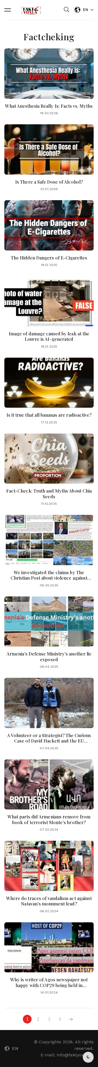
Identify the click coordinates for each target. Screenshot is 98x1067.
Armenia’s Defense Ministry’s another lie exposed (49, 656)
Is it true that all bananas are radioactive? (49, 415)
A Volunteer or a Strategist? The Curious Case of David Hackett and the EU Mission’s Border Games (49, 740)
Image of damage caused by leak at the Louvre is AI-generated (49, 336)
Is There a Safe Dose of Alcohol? (49, 182)
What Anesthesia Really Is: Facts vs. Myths (49, 106)
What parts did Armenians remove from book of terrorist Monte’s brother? (49, 819)
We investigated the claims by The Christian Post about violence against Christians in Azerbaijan (49, 577)
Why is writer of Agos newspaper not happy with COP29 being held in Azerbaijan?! (49, 985)
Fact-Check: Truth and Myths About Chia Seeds (49, 493)
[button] (7, 10)
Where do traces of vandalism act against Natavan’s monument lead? (49, 901)
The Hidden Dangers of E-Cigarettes (49, 258)
